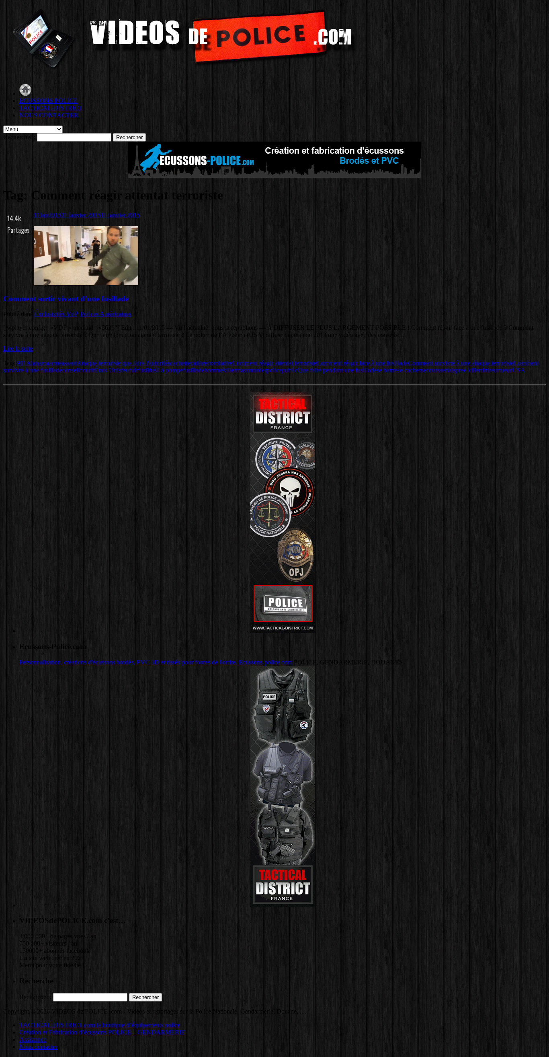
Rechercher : (19, 137)
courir (87, 370)
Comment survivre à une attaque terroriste (461, 363)
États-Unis (107, 370)
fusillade (193, 370)
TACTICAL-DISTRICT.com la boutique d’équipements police (99, 1025)
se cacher (409, 370)
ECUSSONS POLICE (48, 100)
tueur (505, 370)
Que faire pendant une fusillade (337, 370)
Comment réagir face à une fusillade (362, 363)
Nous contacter (38, 1046)
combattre (219, 363)
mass (242, 370)
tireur (492, 370)
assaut (69, 363)
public (289, 370)
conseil (71, 370)
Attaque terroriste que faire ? (113, 363)
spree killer (467, 370)
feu (125, 370)
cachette (180, 363)
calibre (199, 363)
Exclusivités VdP (55, 314)
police (274, 370)
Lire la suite (18, 348)
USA (518, 370)
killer (229, 370)
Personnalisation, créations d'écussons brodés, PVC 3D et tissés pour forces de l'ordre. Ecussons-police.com (155, 662)
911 (21, 363)
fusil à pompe (166, 370)
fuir (133, 370)
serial (446, 370)
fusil (143, 370)
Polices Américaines (105, 314)
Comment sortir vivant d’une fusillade (66, 298)
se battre (387, 370)
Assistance (32, 1039)
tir (483, 370)
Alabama (37, 363)
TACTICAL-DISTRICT (51, 108)
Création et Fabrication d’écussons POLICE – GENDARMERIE (102, 1032)
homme (213, 370)
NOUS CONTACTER (48, 115)
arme (55, 363)
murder (257, 370)
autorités (159, 363)
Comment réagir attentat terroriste (274, 363)
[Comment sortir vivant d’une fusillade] (86, 283)
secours (430, 370)
